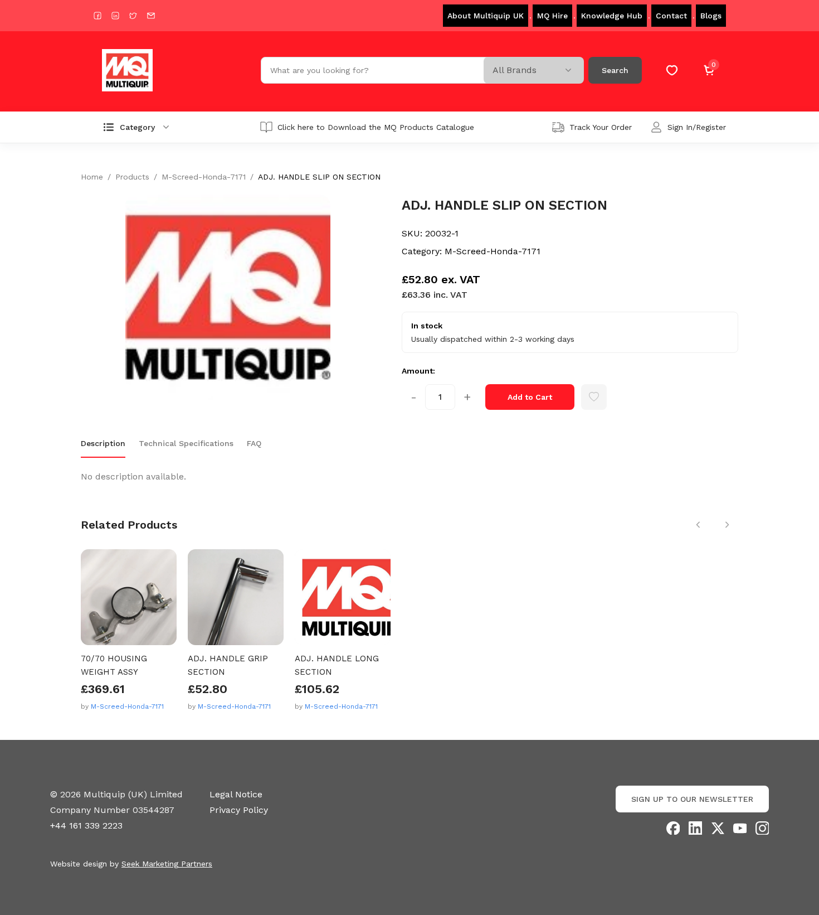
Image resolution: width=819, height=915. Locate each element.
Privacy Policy (238, 810)
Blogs (711, 15)
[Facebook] (673, 828)
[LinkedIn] (695, 828)
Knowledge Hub (611, 15)
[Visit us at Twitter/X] (133, 15)
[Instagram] (762, 828)
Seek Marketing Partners (166, 863)
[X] (717, 828)
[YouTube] (740, 828)
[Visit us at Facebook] (97, 15)
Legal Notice (235, 794)
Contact (671, 15)
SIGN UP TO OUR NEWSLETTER (692, 799)
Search (615, 70)
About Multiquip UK (485, 15)
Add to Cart (530, 397)
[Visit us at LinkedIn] (115, 15)
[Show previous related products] (698, 525)
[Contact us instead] (151, 15)
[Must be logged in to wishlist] (594, 397)
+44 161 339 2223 (86, 825)
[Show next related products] (727, 525)
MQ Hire (552, 15)
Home (92, 176)
